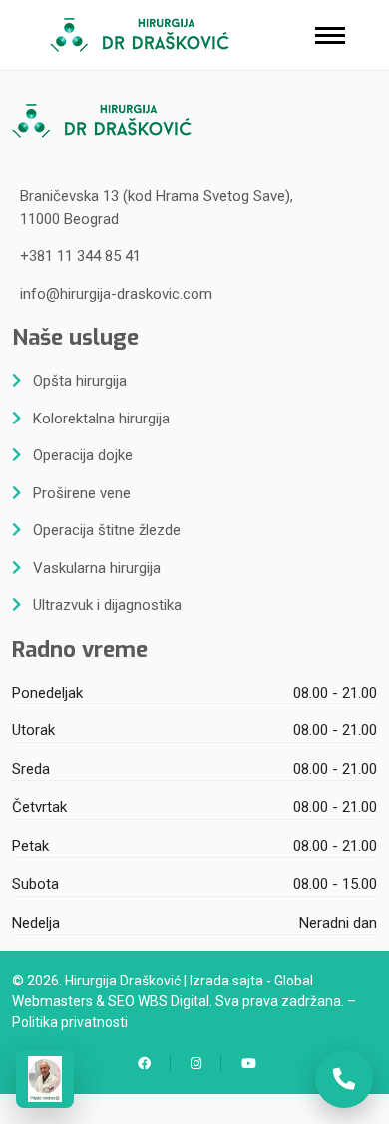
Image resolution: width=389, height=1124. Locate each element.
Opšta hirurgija (80, 381)
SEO (121, 1001)
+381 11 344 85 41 (80, 256)
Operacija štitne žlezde (107, 530)
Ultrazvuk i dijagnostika (107, 605)
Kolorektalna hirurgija (101, 418)
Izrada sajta (226, 980)
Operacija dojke (83, 455)
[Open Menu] (330, 35)
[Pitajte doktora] (45, 1079)
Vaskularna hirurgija (97, 568)
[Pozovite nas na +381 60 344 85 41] (344, 1079)
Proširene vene (82, 493)
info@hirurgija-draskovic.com (116, 294)
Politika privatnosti (70, 1022)
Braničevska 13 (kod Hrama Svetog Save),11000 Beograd (156, 207)
